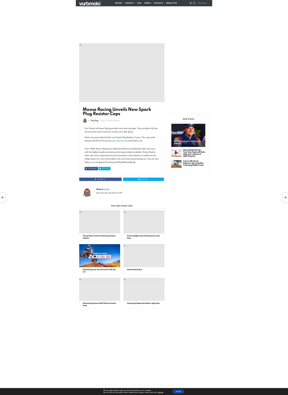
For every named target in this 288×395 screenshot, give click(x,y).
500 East (118, 3)
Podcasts (158, 3)
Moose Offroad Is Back (134, 269)
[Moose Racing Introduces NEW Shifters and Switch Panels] (99, 289)
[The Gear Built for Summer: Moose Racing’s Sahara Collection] (99, 221)
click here (120, 141)
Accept (178, 391)
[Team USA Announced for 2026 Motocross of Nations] (188, 135)
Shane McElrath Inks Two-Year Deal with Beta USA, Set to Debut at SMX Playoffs (194, 153)
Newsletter (171, 3)
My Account (202, 3)
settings (160, 392)
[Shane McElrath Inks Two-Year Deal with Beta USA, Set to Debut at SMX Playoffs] (176, 153)
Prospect (129, 3)
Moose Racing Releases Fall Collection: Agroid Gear (143, 303)
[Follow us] (190, 3)
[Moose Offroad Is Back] (144, 255)
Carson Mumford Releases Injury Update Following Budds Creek (193, 163)
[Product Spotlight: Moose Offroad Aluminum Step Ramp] (144, 221)
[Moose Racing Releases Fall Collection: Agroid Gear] (144, 289)
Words (147, 3)
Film (139, 3)
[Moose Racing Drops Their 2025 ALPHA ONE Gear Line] (99, 255)
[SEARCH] (194, 3)
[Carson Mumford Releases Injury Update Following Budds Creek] (176, 164)
